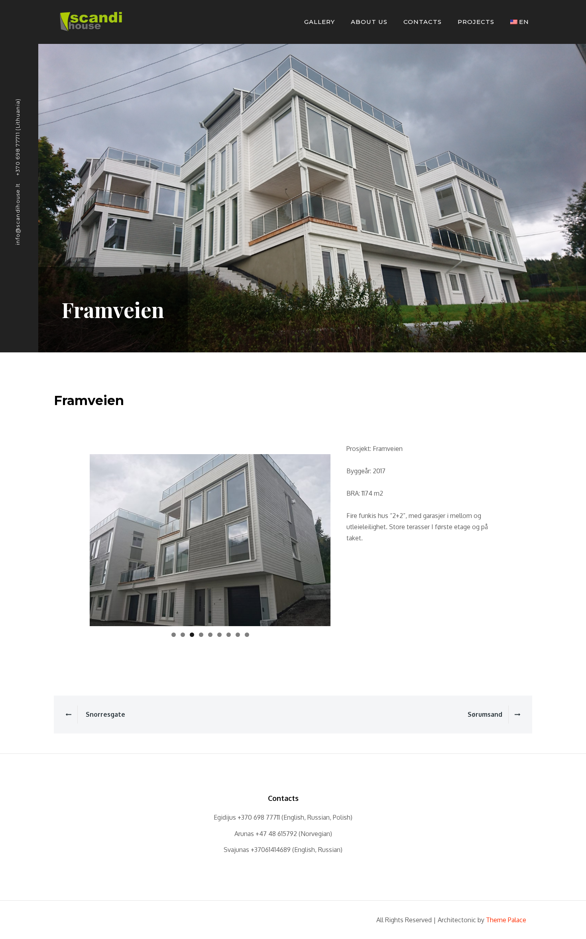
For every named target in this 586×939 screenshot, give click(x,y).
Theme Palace (506, 920)
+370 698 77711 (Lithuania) (17, 137)
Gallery (319, 22)
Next (344, 538)
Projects (476, 22)
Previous (76, 538)
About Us (369, 22)
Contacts (422, 22)
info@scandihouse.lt (17, 214)
